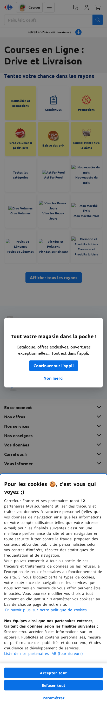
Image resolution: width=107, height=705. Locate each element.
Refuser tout (53, 685)
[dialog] (53, 589)
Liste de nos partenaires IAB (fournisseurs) (43, 653)
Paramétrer (53, 697)
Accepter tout (53, 672)
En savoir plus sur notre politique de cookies (46, 609)
